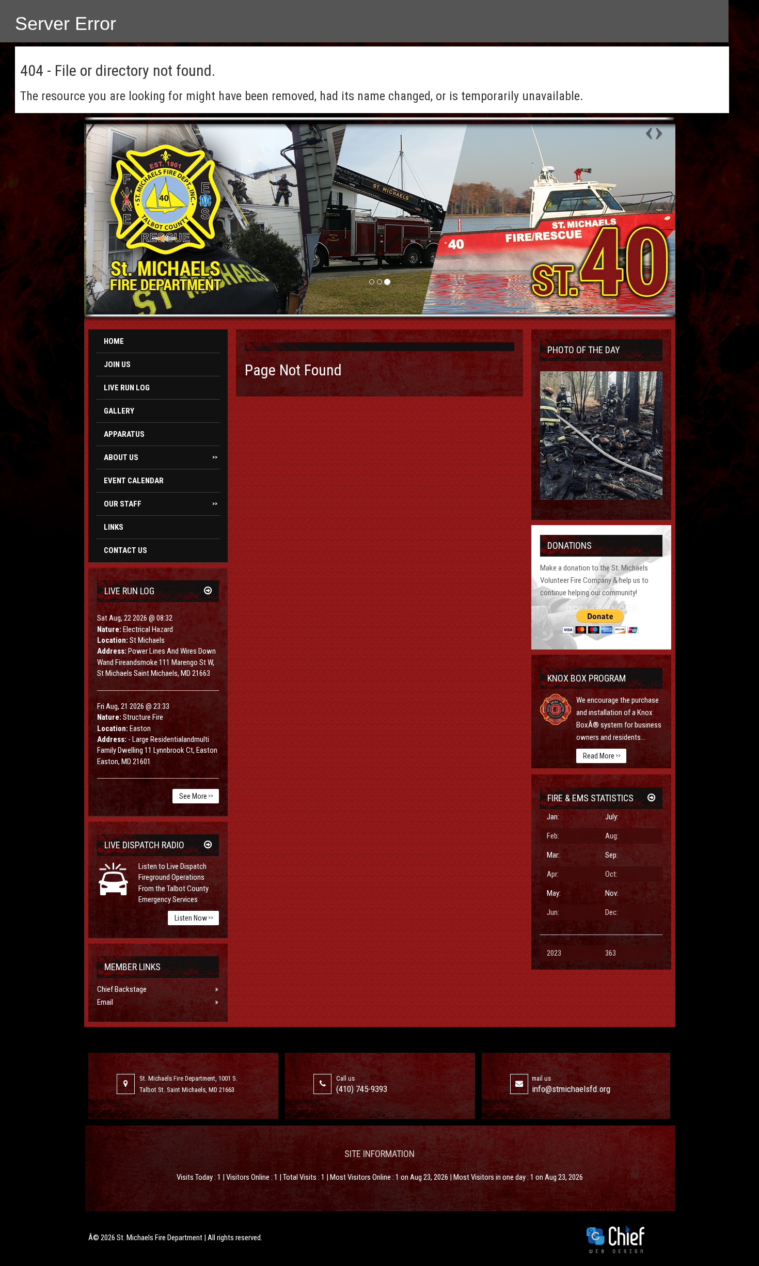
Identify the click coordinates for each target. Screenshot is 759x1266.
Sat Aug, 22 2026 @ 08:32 (134, 618)
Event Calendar (134, 480)
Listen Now (194, 918)
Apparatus (124, 434)
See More (196, 796)
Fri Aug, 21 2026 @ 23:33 (133, 706)
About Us (160, 457)
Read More (602, 756)
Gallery (119, 411)
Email (105, 1002)
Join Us (117, 364)
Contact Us (125, 550)
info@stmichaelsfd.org (571, 1089)
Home (114, 341)
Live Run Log (127, 387)
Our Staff (160, 504)
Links (113, 527)
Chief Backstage (122, 989)
